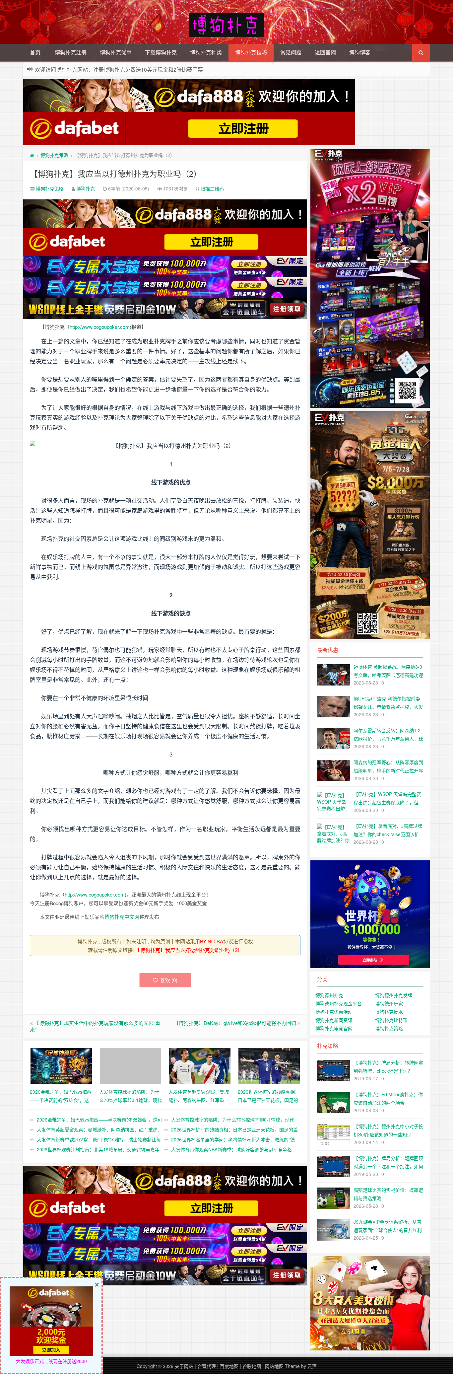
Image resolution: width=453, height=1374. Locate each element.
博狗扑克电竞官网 (334, 1028)
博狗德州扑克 (329, 995)
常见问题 (290, 52)
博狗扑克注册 (71, 52)
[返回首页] (32, 155)
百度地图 (229, 1366)
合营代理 (206, 1366)
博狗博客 (359, 52)
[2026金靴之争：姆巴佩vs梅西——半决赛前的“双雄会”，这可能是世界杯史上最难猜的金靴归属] (61, 1065)
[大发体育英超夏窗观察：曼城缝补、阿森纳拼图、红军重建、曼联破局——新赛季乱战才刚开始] (199, 1065)
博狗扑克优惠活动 (334, 1011)
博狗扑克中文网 (121, 916)
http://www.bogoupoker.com (100, 326)
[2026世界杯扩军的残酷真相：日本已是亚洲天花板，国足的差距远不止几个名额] (269, 1065)
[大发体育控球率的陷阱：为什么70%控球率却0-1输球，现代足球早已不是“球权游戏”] (130, 1065)
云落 (312, 1366)
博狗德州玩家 (389, 1003)
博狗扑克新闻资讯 (334, 1020)
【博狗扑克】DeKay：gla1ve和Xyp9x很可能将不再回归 (235, 1022)
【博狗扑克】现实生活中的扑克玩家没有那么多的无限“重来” (95, 1026)
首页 (35, 52)
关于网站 (184, 1366)
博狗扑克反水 (389, 1011)
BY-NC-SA (211, 941)
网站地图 (274, 1366)
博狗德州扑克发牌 (393, 995)
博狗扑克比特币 (391, 1020)
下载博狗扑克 (161, 52)
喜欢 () (168, 979)
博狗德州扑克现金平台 (338, 1003)
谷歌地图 (251, 1366)
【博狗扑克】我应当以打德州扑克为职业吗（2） (115, 173)
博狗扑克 (85, 188)
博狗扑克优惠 (116, 52)
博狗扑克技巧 (251, 52)
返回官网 (325, 52)
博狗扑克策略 (54, 155)
